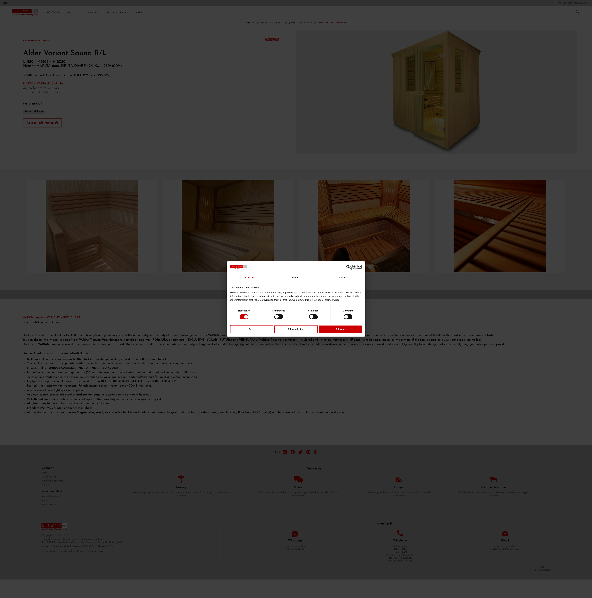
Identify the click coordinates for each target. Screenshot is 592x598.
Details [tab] (296, 277)
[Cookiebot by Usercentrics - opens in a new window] (348, 267)
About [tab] (342, 277)
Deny (252, 329)
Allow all (340, 329)
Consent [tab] (249, 277)
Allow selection (296, 329)
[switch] (278, 316)
